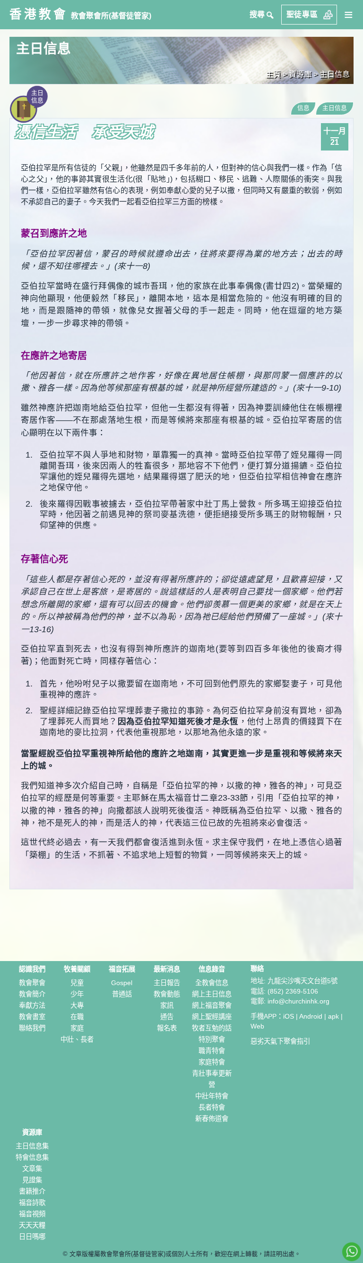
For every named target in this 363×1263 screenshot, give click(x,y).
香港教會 (38, 14)
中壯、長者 (77, 1039)
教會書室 (32, 1016)
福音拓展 (122, 969)
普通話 (122, 994)
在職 (77, 1016)
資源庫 (32, 1132)
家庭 (77, 1028)
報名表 (167, 1028)
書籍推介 (32, 1191)
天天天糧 (32, 1225)
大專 (77, 1005)
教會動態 (167, 994)
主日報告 (167, 983)
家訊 (166, 1005)
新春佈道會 (211, 1118)
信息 (303, 107)
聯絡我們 (32, 1028)
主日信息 (335, 74)
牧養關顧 (77, 969)
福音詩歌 (32, 1202)
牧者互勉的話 (212, 1028)
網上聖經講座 (212, 1016)
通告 (166, 1016)
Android (310, 1016)
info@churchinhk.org (298, 1001)
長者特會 (212, 1107)
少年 (77, 994)
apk (333, 1016)
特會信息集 (32, 1157)
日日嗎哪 (32, 1236)
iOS (288, 1016)
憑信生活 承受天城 (84, 132)
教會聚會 (32, 983)
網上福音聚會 (212, 1005)
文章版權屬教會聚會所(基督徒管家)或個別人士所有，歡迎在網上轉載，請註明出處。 (185, 1253)
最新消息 (167, 969)
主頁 (273, 74)
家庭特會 (212, 1062)
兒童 (77, 983)
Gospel (121, 983)
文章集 (32, 1168)
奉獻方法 (32, 1005)
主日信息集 (32, 1146)
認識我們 (32, 969)
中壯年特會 (211, 1096)
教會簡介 (32, 994)
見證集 (32, 1180)
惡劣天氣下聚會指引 (280, 1041)
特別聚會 (212, 1039)
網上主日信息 (212, 994)
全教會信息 (211, 983)
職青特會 (212, 1050)
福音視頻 (32, 1214)
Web (257, 1026)
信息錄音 (212, 969)
